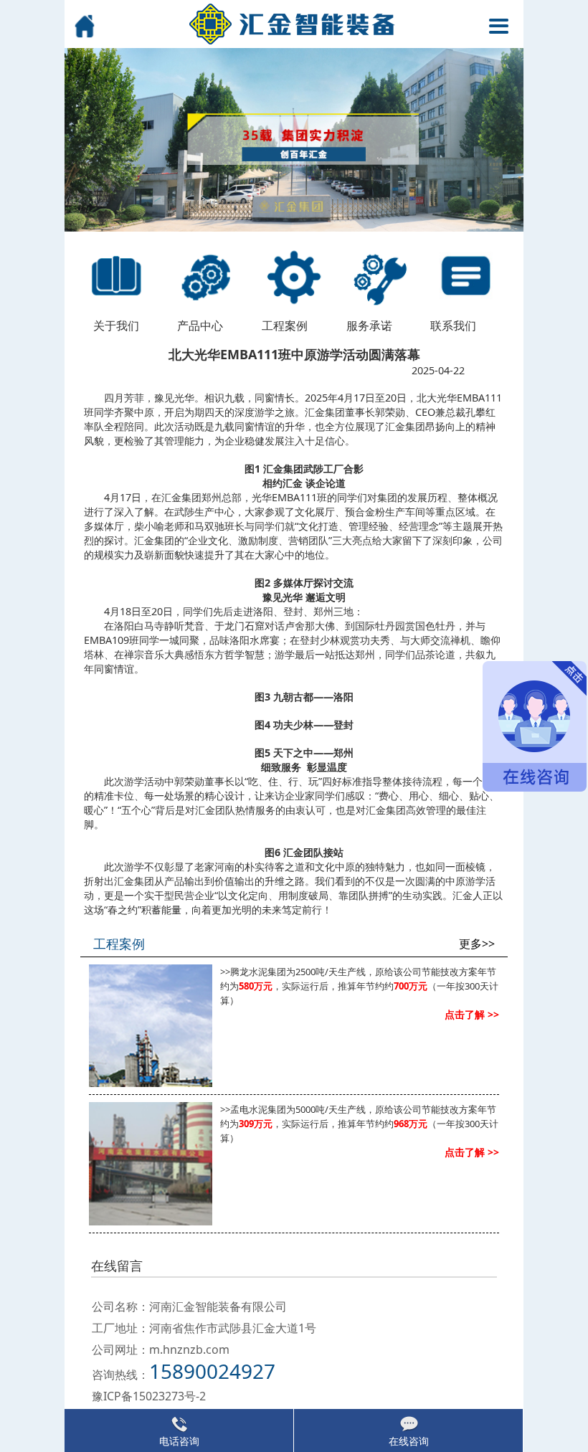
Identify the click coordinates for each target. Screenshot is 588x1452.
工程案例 (285, 325)
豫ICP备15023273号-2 (149, 1396)
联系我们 (453, 325)
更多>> (477, 944)
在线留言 (117, 1265)
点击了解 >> (472, 1014)
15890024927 (212, 1371)
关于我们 (116, 325)
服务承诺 (369, 325)
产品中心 (200, 325)
